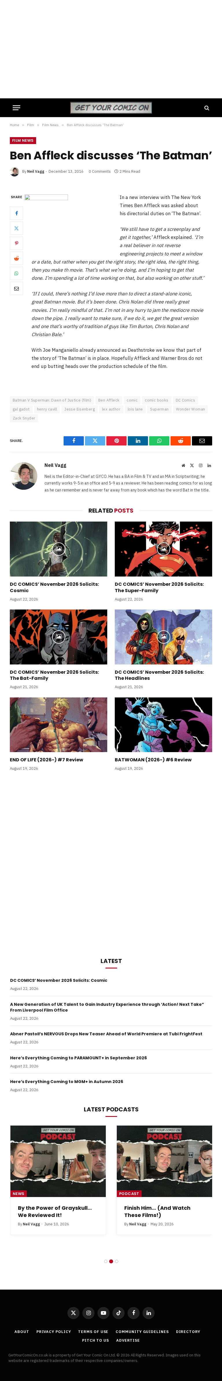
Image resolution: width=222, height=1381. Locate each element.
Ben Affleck (108, 400)
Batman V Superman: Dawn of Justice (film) (52, 400)
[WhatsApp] (16, 273)
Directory (188, 1331)
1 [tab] (105, 1261)
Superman (159, 409)
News (19, 1193)
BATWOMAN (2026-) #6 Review (153, 760)
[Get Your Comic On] (111, 107)
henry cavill (47, 409)
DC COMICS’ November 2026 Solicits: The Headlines (159, 675)
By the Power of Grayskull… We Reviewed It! (55, 1211)
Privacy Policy (53, 1331)
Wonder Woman (190, 409)
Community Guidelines (142, 1331)
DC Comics (185, 400)
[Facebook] (16, 213)
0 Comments (100, 171)
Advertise (128, 1340)
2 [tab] (111, 1261)
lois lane (135, 409)
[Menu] (16, 107)
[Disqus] (111, 863)
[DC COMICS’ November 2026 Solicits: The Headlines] (163, 637)
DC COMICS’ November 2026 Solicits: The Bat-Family (54, 675)
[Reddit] (16, 258)
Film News (23, 140)
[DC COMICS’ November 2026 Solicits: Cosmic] (58, 549)
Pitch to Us (95, 1340)
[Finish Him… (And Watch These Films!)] (164, 1161)
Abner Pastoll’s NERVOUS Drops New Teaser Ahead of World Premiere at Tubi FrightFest (106, 1034)
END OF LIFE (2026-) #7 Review (46, 760)
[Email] (16, 288)
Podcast (129, 1193)
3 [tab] (116, 1261)
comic (132, 400)
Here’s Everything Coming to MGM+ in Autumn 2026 (66, 1081)
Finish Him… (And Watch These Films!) (157, 1211)
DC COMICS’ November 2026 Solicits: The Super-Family (159, 587)
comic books (156, 400)
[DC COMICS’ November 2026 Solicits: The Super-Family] (163, 549)
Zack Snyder (24, 418)
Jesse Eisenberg (79, 409)
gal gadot (21, 409)
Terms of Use (93, 1331)
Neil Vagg (35, 171)
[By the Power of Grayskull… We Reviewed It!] (58, 1161)
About (21, 1331)
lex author (111, 409)
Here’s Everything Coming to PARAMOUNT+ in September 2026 (78, 1058)
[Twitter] (16, 228)
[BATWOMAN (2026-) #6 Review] (163, 724)
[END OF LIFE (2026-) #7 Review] (58, 724)
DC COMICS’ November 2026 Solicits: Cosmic (54, 587)
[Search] (206, 107)
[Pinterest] (16, 243)
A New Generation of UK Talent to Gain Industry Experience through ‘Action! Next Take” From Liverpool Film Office (107, 1007)
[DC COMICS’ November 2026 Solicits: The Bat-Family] (58, 637)
